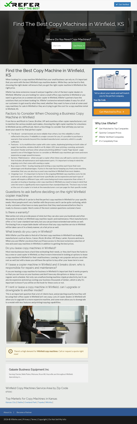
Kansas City (11, 402)
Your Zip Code (100, 100)
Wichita (49, 402)
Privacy (26, 419)
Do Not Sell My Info (57, 419)
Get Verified (124, 4)
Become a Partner (24, 412)
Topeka (41, 402)
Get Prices (77, 45)
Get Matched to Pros (110, 111)
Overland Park (30, 402)
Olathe (20, 402)
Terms (33, 419)
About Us (8, 412)
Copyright (42, 419)
